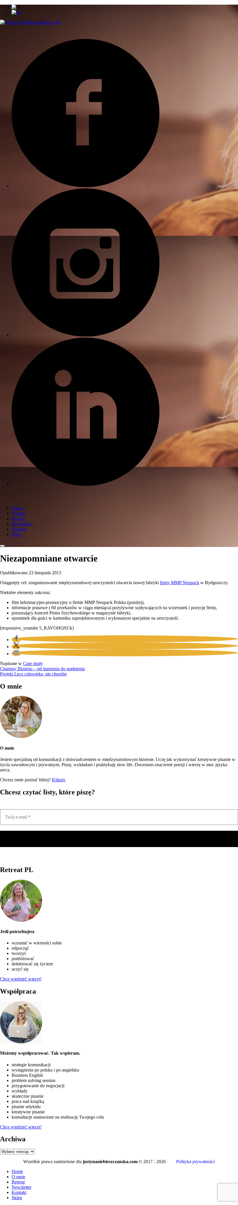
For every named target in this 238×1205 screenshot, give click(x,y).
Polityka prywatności (195, 1161)
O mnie (18, 513)
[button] (16, 639)
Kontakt (19, 529)
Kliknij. (59, 779)
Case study (33, 663)
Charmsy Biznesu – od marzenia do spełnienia (42, 668)
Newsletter (21, 523)
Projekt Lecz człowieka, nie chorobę (33, 673)
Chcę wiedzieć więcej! (21, 978)
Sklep (17, 534)
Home (17, 508)
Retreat (18, 518)
